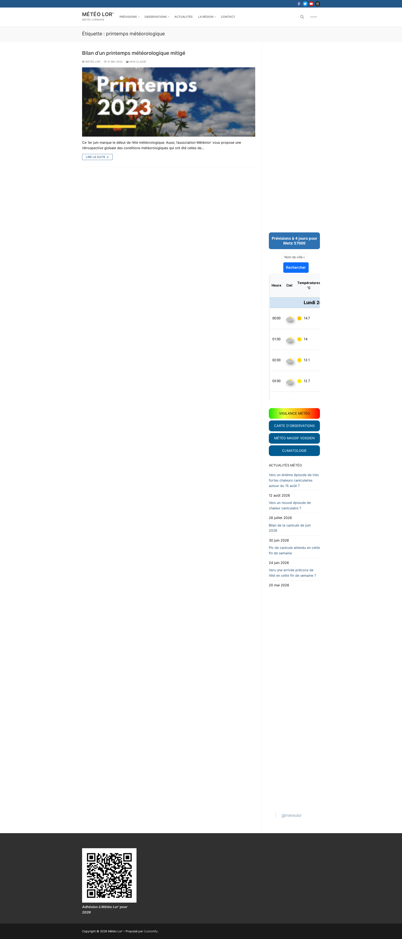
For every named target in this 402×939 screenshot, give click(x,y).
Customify (151, 931)
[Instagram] (317, 3)
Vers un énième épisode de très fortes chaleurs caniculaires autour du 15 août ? (294, 480)
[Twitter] (305, 3)
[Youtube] (311, 3)
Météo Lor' (97, 14)
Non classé (137, 61)
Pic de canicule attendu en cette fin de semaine (294, 550)
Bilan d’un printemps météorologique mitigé (133, 53)
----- (313, 16)
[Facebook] (299, 3)
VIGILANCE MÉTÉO (294, 413)
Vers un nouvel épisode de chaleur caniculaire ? (290, 505)
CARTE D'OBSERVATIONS (294, 426)
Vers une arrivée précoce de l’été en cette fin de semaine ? (292, 573)
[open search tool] (302, 17)
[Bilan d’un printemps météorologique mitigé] (168, 102)
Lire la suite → (97, 157)
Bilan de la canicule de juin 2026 (290, 528)
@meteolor (292, 815)
